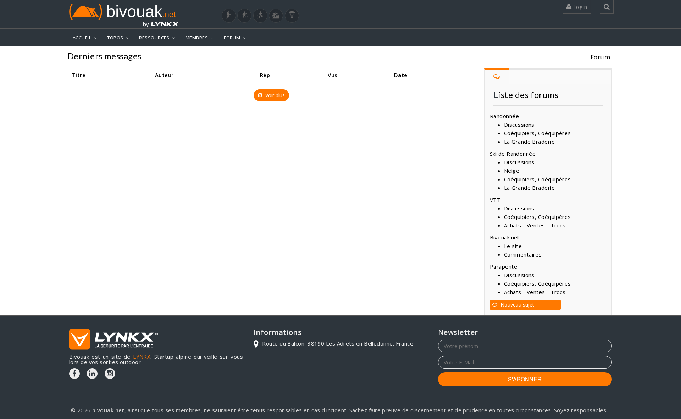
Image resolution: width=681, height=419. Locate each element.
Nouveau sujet (516, 304)
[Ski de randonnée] (260, 16)
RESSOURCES (154, 37)
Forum (600, 57)
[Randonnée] (229, 16)
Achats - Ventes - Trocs (534, 225)
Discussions (519, 124)
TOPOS (115, 37)
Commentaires (523, 254)
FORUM (232, 37)
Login (579, 6)
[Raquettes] (244, 16)
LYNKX (141, 356)
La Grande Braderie (529, 141)
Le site (513, 245)
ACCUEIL (82, 37)
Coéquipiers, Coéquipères (537, 133)
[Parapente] (292, 16)
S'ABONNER (525, 379)
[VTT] (276, 16)
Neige (511, 170)
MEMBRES (197, 37)
